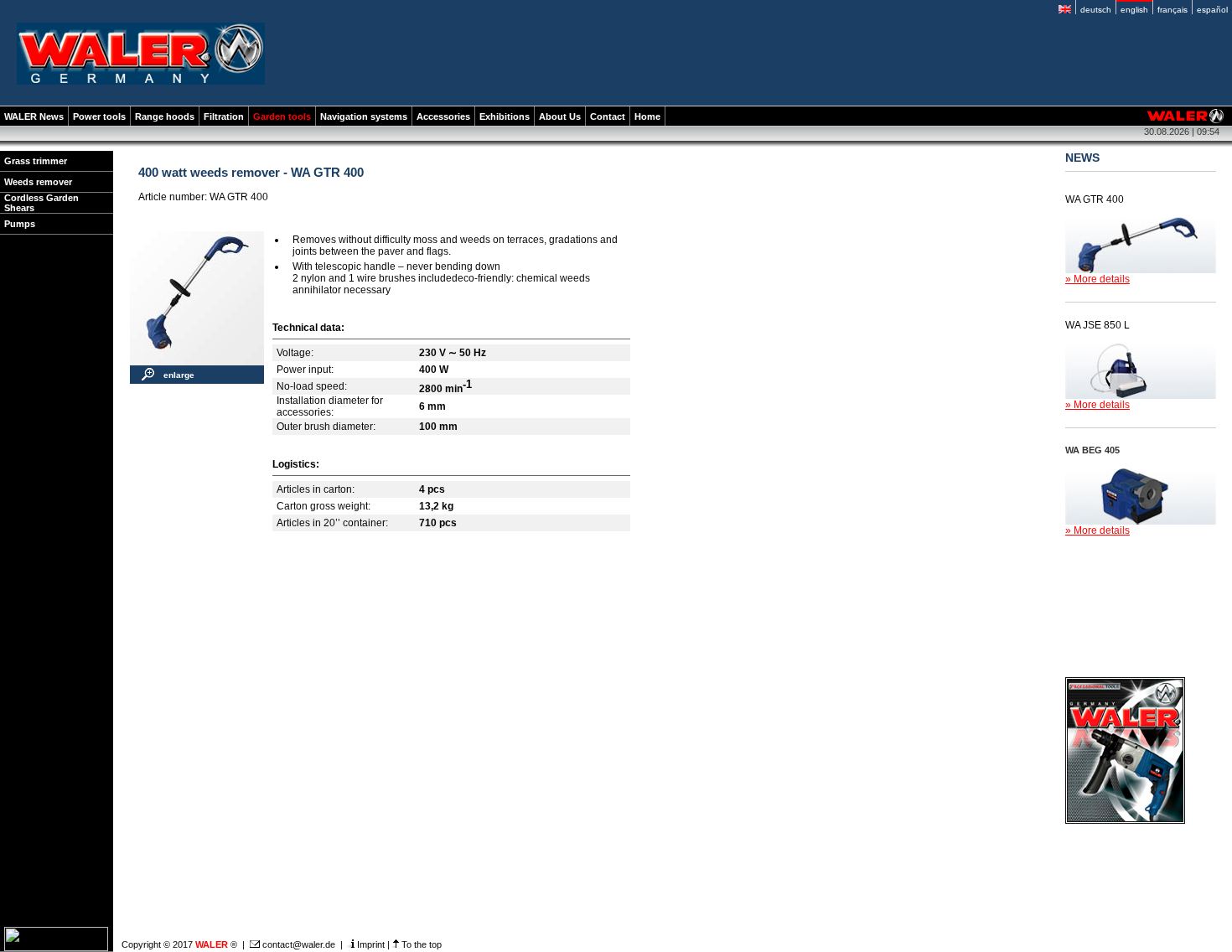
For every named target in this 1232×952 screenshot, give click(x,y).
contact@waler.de (297, 944)
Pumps (19, 224)
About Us (560, 116)
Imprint (370, 944)
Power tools (99, 116)
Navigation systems (363, 116)
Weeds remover (38, 182)
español (1212, 9)
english (1134, 9)
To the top (420, 944)
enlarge (178, 375)
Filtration (224, 116)
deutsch (1095, 9)
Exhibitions (504, 116)
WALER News (34, 116)
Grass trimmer (35, 161)
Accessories (443, 116)
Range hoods (164, 116)
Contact (607, 116)
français (1172, 9)
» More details (1097, 279)
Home (647, 116)
